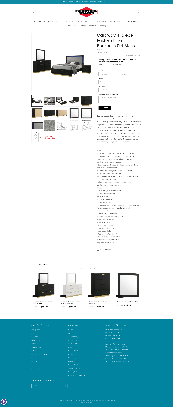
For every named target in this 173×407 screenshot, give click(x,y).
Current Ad (35, 365)
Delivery (71, 354)
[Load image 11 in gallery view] (37, 125)
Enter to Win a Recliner (76, 375)
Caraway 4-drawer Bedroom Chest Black (99, 302)
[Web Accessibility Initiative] (4, 402)
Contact (71, 347)
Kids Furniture (36, 351)
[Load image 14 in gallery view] (74, 125)
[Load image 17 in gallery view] (49, 137)
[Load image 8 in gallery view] (61, 113)
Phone (101, 79)
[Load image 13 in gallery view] (61, 125)
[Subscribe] (65, 386)
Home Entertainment (39, 354)
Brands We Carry (74, 351)
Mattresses (35, 340)
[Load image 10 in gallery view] (86, 113)
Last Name (123, 71)
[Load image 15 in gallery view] (86, 125)
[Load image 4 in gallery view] (74, 101)
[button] (33, 12)
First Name (102, 71)
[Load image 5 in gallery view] (86, 101)
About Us (71, 333)
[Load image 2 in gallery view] (49, 101)
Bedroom (35, 337)
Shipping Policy (74, 368)
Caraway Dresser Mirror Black (128, 302)
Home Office (36, 358)
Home (70, 330)
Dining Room (36, 333)
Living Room (36, 330)
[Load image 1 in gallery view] (37, 101)
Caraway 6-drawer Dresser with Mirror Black (43, 302)
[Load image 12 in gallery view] (49, 125)
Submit (105, 108)
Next (92, 269)
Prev (82, 269)
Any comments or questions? (109, 94)
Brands (34, 361)
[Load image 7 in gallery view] (49, 113)
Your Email (102, 86)
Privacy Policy (73, 372)
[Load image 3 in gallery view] (61, 101)
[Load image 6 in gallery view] (37, 113)
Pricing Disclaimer (75, 365)
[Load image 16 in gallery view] (37, 137)
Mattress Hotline (74, 361)
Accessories (36, 347)
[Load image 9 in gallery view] (74, 113)
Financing (35, 368)
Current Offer (73, 344)
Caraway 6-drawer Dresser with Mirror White (71, 302)
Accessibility (73, 337)
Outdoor (34, 344)
